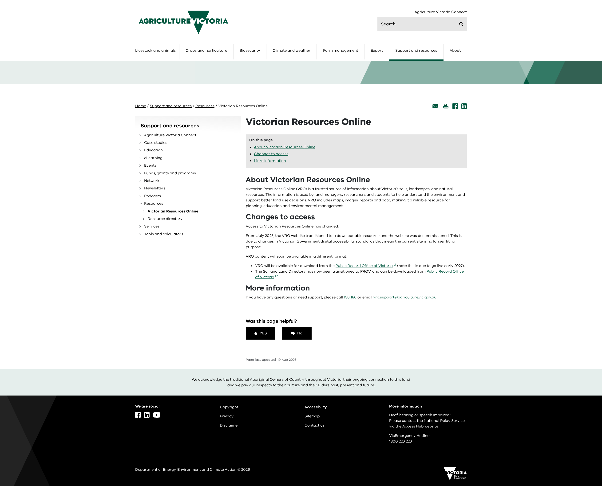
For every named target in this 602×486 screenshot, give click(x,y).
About (455, 50)
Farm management (340, 50)
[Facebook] (455, 106)
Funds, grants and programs (170, 173)
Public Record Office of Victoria (364, 265)
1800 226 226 (400, 441)
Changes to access (271, 154)
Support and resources (416, 50)
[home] (183, 22)
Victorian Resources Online (173, 211)
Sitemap (312, 416)
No (299, 333)
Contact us (315, 425)
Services (151, 226)
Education (153, 150)
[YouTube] (156, 415)
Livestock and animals (155, 50)
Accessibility (316, 407)
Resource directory (165, 218)
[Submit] (461, 24)
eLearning (153, 158)
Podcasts (152, 196)
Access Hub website (420, 426)
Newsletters (154, 188)
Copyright (229, 407)
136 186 (350, 297)
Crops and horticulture (206, 50)
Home (140, 106)
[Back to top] (584, 431)
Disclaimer (229, 425)
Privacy (227, 416)
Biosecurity (250, 50)
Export (377, 50)
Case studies (155, 142)
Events (150, 165)
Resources (204, 106)
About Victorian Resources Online (284, 147)
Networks (152, 180)
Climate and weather (291, 50)
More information (270, 160)
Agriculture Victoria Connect (441, 12)
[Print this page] (445, 106)
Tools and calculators (163, 234)
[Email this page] (435, 106)
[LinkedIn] (464, 106)
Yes (263, 333)
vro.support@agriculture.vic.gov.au (404, 297)
